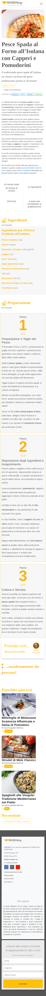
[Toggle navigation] (41, 4)
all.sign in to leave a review (17, 821)
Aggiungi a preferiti (9, 86)
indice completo (24, 170)
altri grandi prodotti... (15, 651)
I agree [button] (23, 989)
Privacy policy (8, 875)
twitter (23, 94)
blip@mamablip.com (11, 859)
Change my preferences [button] (23, 993)
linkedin (30, 94)
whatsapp (38, 94)
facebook (15, 94)
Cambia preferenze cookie (13, 872)
